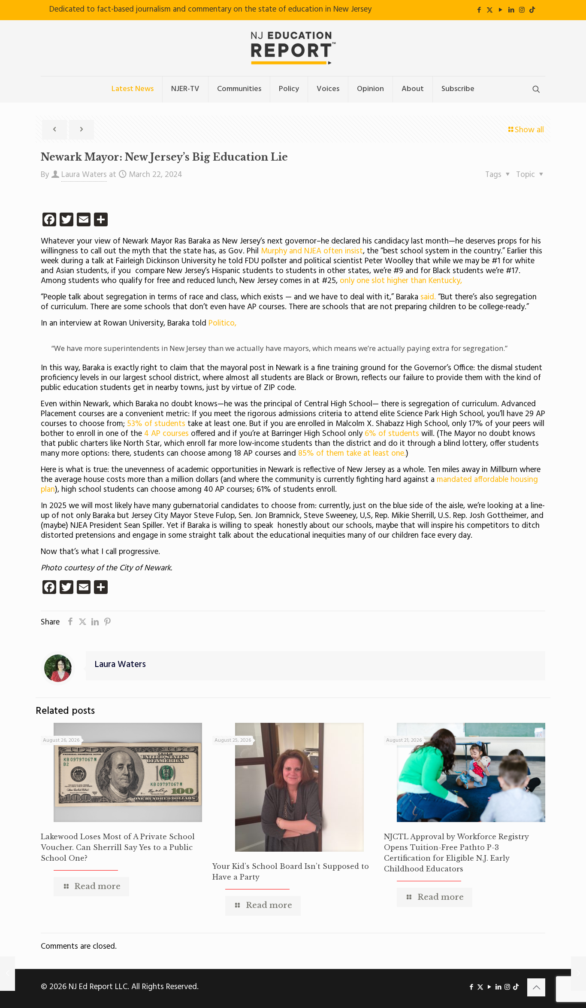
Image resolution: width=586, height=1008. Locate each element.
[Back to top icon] (536, 987)
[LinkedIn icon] (511, 10)
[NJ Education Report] (293, 48)
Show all (529, 130)
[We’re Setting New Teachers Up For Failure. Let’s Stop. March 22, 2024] (7, 973)
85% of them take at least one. (351, 453)
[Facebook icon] (479, 10)
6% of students (392, 433)
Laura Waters (84, 174)
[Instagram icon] (522, 10)
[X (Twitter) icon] (489, 10)
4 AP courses (167, 433)
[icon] (532, 10)
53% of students (155, 423)
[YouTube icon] (500, 10)
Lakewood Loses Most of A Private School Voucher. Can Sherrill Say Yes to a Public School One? (118, 847)
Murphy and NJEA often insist (312, 251)
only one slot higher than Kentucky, (400, 280)
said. (427, 297)
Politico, (222, 323)
